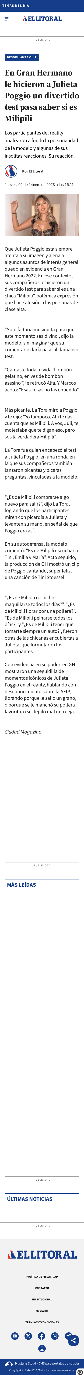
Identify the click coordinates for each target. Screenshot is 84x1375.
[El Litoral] (42, 19)
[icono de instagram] (42, 1348)
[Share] (73, 1341)
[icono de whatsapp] (55, 1336)
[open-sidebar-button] (6, 18)
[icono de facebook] (41, 1336)
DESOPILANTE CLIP (22, 57)
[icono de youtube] (15, 1336)
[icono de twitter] (28, 1336)
